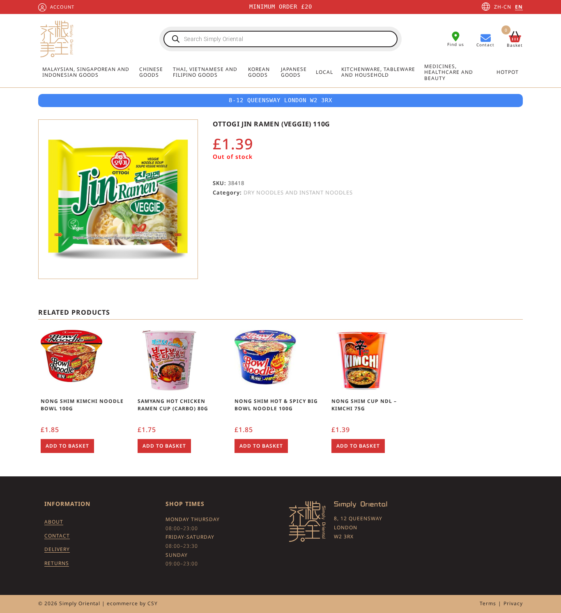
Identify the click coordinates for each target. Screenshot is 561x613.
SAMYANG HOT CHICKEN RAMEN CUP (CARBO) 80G (173, 405)
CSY (152, 603)
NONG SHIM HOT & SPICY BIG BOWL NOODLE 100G (276, 405)
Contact (57, 535)
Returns (56, 563)
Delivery (57, 549)
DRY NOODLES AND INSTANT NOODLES (298, 192)
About (53, 521)
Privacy (513, 603)
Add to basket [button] (67, 445)
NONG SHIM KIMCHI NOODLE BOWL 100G (82, 405)
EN (519, 6)
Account (62, 7)
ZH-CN (502, 6)
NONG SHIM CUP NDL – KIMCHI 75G (364, 405)
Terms (488, 603)
